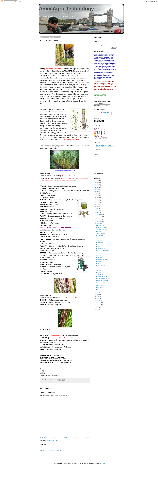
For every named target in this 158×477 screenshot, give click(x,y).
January (99, 305)
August (98, 223)
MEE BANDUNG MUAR (102, 280)
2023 (96, 187)
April (98, 298)
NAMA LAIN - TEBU (101, 238)
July (98, 292)
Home (65, 437)
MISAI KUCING (100, 287)
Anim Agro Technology (66, 8)
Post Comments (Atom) (52, 440)
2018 (96, 198)
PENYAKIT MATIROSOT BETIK (104, 253)
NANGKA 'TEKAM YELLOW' (103, 276)
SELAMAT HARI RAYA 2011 (103, 229)
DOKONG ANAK (100, 285)
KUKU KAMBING (100, 265)
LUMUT (98, 246)
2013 (96, 208)
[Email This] (58, 380)
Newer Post (43, 437)
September (99, 221)
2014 (96, 206)
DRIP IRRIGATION (101, 248)
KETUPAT (98, 231)
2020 (96, 193)
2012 (96, 210)
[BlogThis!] (60, 380)
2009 (96, 309)
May (98, 296)
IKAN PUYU (99, 255)
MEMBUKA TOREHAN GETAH (103, 278)
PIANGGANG (99, 236)
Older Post (86, 437)
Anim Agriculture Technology (103, 145)
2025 (96, 183)
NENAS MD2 (99, 268)
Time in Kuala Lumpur (106, 113)
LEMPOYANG (99, 242)
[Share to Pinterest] (65, 380)
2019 (96, 195)
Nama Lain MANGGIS (101, 283)
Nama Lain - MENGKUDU (102, 250)
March (98, 300)
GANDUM (98, 261)
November (99, 216)
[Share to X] (61, 380)
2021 (96, 191)
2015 (96, 204)
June (98, 294)
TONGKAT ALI (99, 274)
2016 (96, 202)
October (99, 219)
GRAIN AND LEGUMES (102, 259)
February (99, 302)
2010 (96, 307)
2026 (96, 180)
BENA (97, 263)
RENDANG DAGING (101, 227)
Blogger (103, 463)
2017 (96, 200)
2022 (96, 189)
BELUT (98, 244)
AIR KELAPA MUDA (101, 233)
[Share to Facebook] (63, 380)
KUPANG (98, 272)
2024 (96, 185)
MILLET (98, 289)
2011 (96, 212)
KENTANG (99, 257)
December (99, 214)
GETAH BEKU (99, 240)
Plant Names (47, 382)
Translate (106, 105)
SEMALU (98, 270)
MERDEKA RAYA (100, 225)
